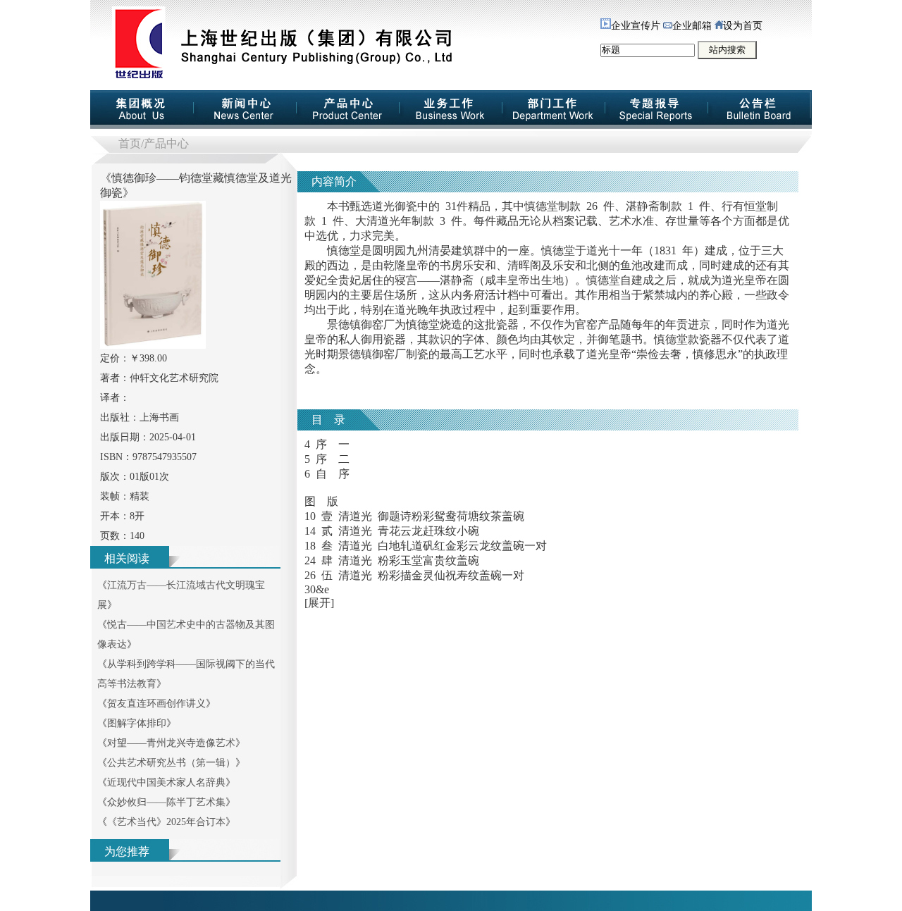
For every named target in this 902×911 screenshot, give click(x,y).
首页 (129, 143)
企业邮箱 (692, 25)
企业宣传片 (635, 25)
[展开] (319, 603)
